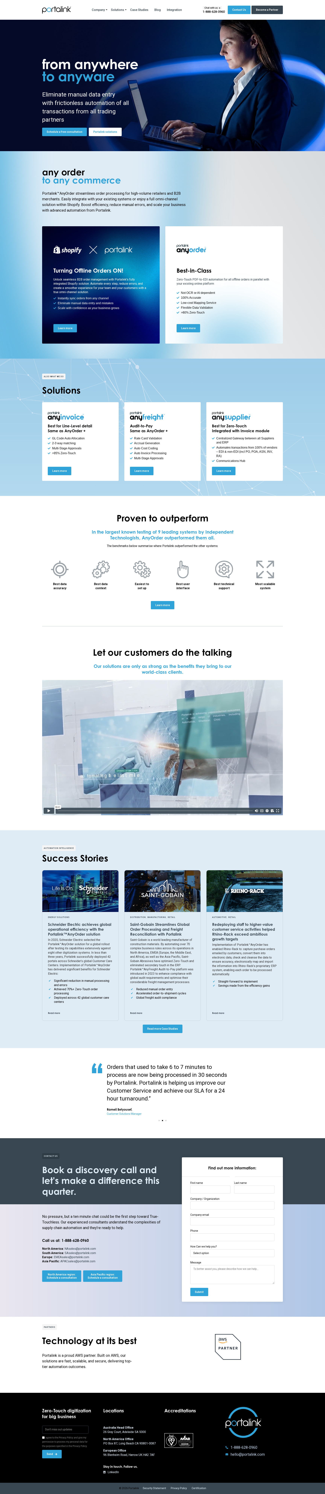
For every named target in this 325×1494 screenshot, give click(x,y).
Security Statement (154, 1488)
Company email (199, 1214)
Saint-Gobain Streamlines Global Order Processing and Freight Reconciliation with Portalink (160, 929)
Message (195, 1262)
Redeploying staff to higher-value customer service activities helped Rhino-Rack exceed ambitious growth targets (243, 931)
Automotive (219, 917)
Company (98, 10)
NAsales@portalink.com (80, 1248)
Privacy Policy (179, 1488)
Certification (199, 1488)
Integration (174, 10)
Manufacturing (156, 917)
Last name (240, 1182)
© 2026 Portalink (129, 1488)
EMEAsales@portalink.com (71, 1257)
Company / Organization (204, 1198)
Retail (171, 917)
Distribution (138, 917)
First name (196, 1182)
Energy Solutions (59, 917)
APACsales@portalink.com (77, 1261)
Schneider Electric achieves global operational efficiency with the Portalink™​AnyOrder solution (79, 929)
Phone (194, 1230)
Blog (157, 10)
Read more (54, 1013)
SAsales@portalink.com (80, 1253)
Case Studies (139, 10)
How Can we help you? (203, 1246)
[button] (5, 85)
